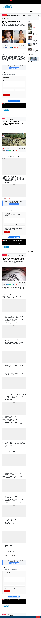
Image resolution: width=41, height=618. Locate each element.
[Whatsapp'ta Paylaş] (9, 47)
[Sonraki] (38, 15)
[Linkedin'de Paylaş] (12, 47)
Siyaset (13, 114)
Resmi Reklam (31, 11)
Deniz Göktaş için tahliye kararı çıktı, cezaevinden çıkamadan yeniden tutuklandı (12, 119)
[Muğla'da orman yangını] (30, 28)
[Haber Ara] (38, 11)
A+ (23, 45)
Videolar (21, 240)
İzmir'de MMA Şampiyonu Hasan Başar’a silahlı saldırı (20, 118)
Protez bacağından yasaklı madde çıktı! (36, 25)
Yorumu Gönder (7, 231)
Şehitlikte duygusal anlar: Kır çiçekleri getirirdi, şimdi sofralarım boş (35, 50)
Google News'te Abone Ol (14, 68)
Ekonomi (16, 114)
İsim (4, 224)
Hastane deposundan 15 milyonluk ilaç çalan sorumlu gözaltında (36, 45)
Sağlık (26, 114)
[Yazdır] (25, 45)
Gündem (8, 18)
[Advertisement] (27, 6)
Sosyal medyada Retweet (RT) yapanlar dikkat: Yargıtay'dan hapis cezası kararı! (19, 15)
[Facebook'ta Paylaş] (6, 47)
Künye (16, 241)
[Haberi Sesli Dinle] (20, 45)
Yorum (4, 80)
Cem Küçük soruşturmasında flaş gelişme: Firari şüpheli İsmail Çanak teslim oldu (35, 40)
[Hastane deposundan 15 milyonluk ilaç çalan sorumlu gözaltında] (30, 44)
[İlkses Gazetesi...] (7, 6)
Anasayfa (5, 114)
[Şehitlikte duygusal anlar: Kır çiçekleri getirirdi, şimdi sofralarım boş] (30, 49)
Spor (20, 114)
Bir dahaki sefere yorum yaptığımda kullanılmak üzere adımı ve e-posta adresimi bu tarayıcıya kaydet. (14, 92)
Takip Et (16, 47)
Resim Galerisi (18, 240)
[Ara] (37, 21)
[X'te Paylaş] (7, 47)
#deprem (9, 555)
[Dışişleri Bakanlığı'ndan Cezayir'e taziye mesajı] (30, 32)
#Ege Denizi (13, 555)
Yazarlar (14, 241)
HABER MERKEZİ (7, 131)
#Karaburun (5, 555)
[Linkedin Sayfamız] (23, 243)
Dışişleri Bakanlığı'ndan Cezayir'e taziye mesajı (35, 34)
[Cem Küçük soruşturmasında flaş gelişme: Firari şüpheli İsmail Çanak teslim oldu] (30, 38)
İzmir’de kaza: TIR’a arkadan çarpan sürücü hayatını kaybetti (16, 119)
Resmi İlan (27, 11)
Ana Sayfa (4, 18)
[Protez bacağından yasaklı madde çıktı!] (30, 25)
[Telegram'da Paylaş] (11, 47)
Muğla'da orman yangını (35, 29)
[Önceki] (37, 15)
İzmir (22, 114)
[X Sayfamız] (19, 243)
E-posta (16, 224)
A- (21, 45)
